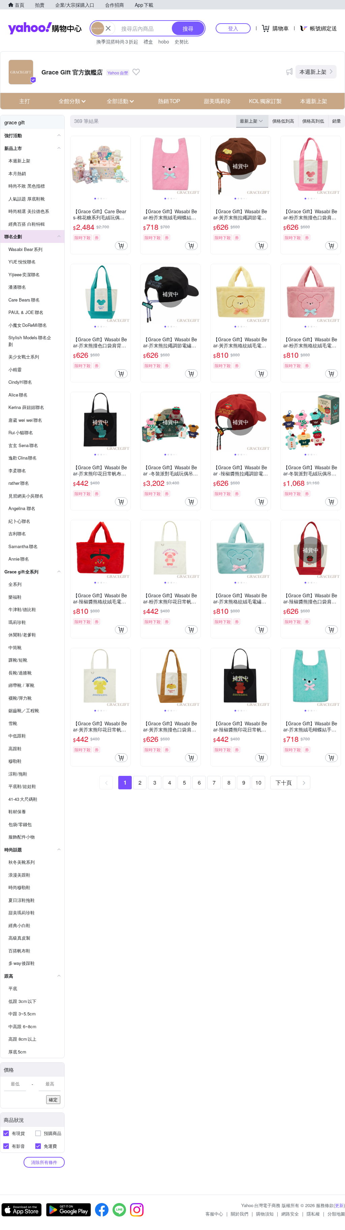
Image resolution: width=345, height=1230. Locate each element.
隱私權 (313, 1213)
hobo (163, 41)
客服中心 (214, 1213)
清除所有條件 (44, 1162)
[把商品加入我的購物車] (121, 245)
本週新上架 (313, 71)
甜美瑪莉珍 (217, 101)
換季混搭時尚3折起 (117, 41)
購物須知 (265, 1213)
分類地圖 (336, 1213)
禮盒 (148, 41)
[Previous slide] (74, 166)
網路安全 (290, 1213)
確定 (53, 1099)
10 (258, 782)
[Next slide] (126, 166)
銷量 (336, 121)
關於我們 (239, 1213)
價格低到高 (283, 121)
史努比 (182, 41)
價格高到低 (313, 121)
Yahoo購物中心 (45, 28)
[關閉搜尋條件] (108, 28)
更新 (339, 1205)
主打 (24, 101)
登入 (233, 28)
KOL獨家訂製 (265, 101)
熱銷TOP (169, 101)
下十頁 (284, 782)
